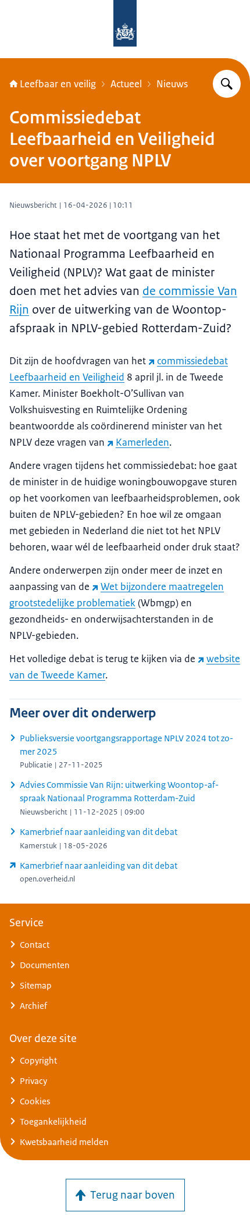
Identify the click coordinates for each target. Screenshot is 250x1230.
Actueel (126, 83)
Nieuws (172, 83)
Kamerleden (142, 442)
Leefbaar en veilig (58, 83)
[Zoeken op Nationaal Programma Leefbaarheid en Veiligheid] (227, 84)
